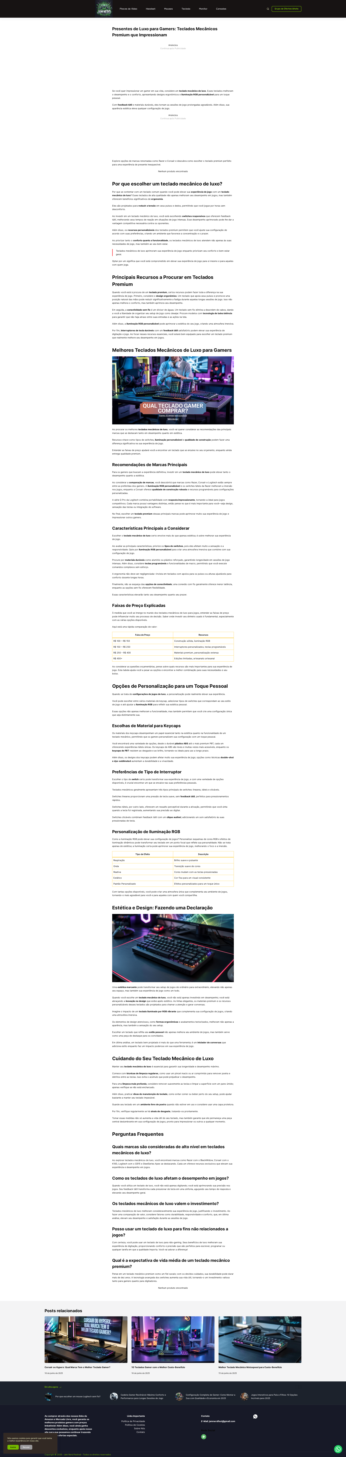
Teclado (186, 8)
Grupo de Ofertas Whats (286, 9)
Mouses (168, 8)
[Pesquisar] (268, 9)
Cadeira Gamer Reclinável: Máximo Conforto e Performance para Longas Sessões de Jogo (143, 1396)
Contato (141, 1432)
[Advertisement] (173, 69)
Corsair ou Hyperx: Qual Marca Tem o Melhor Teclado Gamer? (77, 1367)
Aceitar (13, 1447)
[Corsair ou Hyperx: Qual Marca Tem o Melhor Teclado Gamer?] (86, 1339)
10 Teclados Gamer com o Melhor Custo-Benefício (158, 1367)
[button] (338, 1449)
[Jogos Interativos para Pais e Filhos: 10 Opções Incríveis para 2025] (244, 1397)
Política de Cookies (135, 1425)
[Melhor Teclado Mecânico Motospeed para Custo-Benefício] (260, 1339)
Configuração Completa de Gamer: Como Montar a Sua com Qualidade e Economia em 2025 (210, 1396)
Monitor (203, 8)
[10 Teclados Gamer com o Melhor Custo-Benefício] (173, 1339)
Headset (150, 8)
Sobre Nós (139, 1428)
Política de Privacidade (133, 1421)
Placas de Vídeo (128, 8)
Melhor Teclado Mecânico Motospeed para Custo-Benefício (250, 1367)
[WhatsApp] (203, 1436)
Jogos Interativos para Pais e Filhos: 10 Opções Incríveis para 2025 (274, 1396)
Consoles (221, 8)
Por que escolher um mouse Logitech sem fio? (77, 1396)
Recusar (26, 1447)
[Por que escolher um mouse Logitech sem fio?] (49, 1397)
